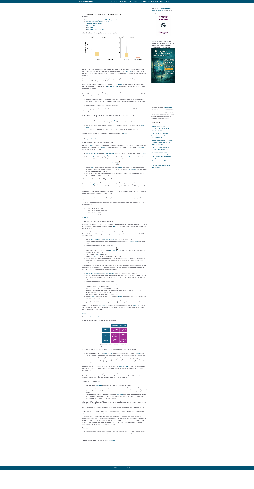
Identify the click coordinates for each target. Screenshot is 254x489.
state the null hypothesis (112, 120)
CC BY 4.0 (135, 433)
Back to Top (85, 217)
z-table (120, 167)
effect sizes (99, 385)
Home (111, 1)
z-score (105, 158)
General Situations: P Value (94, 23)
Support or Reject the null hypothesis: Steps (97, 21)
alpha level (103, 147)
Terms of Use (138, 467)
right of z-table (136, 305)
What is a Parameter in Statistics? (160, 147)
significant (94, 184)
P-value (91, 145)
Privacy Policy (132, 467)
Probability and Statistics (125, 1)
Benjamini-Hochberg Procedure (159, 133)
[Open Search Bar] (173, 1)
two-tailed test (132, 169)
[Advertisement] (112, 8)
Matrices (145, 1)
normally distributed (129, 157)
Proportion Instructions (91, 139)
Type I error (137, 353)
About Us (126, 467)
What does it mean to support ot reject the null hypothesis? (101, 20)
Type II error (119, 394)
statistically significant (124, 366)
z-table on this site (102, 305)
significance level (107, 353)
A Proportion (90, 27)
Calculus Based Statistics (165, 1)
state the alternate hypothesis (136, 120)
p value (119, 250)
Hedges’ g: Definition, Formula (159, 126)
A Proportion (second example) (95, 29)
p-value (125, 133)
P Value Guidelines (92, 25)
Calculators (137, 1)
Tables (115, 1)
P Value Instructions (91, 137)
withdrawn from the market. (96, 111)
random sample (134, 241)
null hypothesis (128, 71)
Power (92, 359)
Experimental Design (153, 1)
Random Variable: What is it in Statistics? (162, 140)
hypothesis (120, 84)
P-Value (92, 167)
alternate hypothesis (112, 86)
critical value (93, 157)
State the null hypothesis (92, 153)
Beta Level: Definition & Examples (160, 149)
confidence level (140, 147)
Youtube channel (94, 316)
